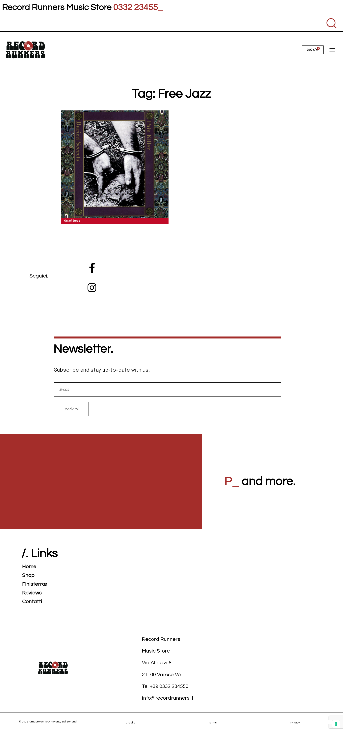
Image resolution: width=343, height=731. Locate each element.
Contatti (32, 601)
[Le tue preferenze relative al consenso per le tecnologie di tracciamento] (336, 724)
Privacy (295, 722)
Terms (213, 722)
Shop (28, 575)
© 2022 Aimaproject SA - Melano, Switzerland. (48, 721)
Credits (130, 722)
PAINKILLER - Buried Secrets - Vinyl (115, 165)
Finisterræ (34, 584)
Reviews (32, 592)
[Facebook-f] (92, 268)
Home (29, 566)
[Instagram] (92, 288)
